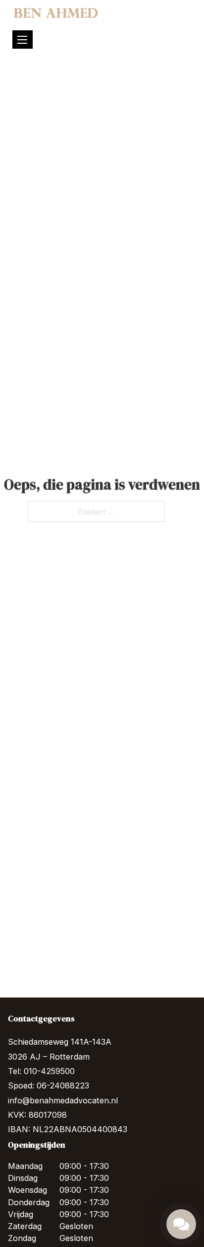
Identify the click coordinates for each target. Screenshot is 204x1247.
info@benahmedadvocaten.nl (63, 1100)
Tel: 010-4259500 (41, 1071)
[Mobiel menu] (22, 40)
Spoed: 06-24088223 (48, 1085)
